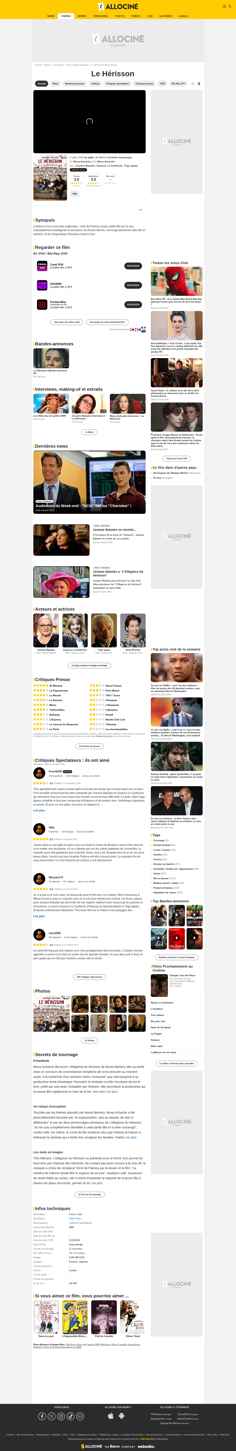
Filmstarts (156, 1414)
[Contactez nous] (80, 1416)
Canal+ (184, 16)
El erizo (163, 478)
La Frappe (156, 1033)
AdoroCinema (185, 1418)
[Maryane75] (39, 879)
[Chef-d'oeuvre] (41, 685)
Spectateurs (93, 176)
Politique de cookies (87, 1435)
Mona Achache (82, 161)
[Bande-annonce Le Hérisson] (50, 178)
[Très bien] (41, 690)
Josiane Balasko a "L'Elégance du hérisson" (118, 573)
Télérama (111, 724)
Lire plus (39, 810)
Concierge (161, 840)
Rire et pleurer (164, 878)
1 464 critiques (73, 776)
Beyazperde (157, 1418)
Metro (52, 705)
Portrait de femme (166, 888)
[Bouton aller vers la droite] (199, 84)
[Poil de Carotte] (104, 1317)
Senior (159, 873)
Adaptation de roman (168, 892)
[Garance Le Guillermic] (75, 631)
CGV (72, 1435)
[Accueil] (118, 6)
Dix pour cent (158, 1021)
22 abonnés (54, 881)
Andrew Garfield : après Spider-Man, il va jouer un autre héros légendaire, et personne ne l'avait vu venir (176, 777)
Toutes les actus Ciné (176, 458)
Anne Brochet (133, 650)
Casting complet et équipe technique (89, 665)
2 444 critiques (71, 937)
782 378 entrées (77, 1253)
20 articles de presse (89, 746)
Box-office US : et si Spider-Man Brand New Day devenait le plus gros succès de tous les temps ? (176, 302)
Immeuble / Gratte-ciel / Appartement (176, 869)
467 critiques (69, 881)
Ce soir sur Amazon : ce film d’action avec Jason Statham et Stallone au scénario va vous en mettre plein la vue (176, 821)
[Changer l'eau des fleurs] (159, 985)
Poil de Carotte (104, 1336)
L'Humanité (112, 705)
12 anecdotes (75, 1249)
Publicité (56, 1435)
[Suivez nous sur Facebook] (42, 1416)
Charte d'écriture (173, 1435)
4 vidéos (89, 432)
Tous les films (58, 65)
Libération (112, 709)
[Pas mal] (41, 714)
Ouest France (113, 685)
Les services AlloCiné (194, 1435)
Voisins (160, 859)
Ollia (51, 827)
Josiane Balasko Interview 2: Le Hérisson (89, 417)
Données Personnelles (133, 1435)
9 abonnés (54, 832)
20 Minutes (55, 685)
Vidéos (135, 16)
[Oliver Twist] (133, 1317)
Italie (79, 1214)
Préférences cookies (109, 1435)
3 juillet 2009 (77, 157)
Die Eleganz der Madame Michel (176, 473)
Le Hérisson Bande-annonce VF (50, 372)
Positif (109, 714)
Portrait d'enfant (164, 845)
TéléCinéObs (57, 709)
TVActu (119, 16)
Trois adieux (157, 1015)
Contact (10, 1435)
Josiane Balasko (85, 165)
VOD (149, 16)
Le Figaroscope (58, 690)
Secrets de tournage (56, 1054)
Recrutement (43, 1435)
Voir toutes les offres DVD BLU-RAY (107, 322)
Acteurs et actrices (55, 609)
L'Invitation (157, 1009)
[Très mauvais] (97, 729)
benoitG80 (55, 771)
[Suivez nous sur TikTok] (71, 1416)
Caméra (160, 854)
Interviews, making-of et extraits (69, 389)
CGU (65, 1435)
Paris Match (112, 690)
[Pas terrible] (97, 700)
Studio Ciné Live (115, 719)
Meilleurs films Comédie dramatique (120, 1344)
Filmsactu (111, 700)
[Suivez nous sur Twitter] (52, 1416)
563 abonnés (55, 937)
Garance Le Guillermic (110, 165)
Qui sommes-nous (25, 1435)
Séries (82, 16)
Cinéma (66, 16)
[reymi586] (39, 935)
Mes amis (110, 176)
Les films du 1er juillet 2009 (49, 415)
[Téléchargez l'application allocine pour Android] (123, 1415)
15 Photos (90, 1040)
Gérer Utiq (212, 1435)
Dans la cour (46, 1336)
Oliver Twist (133, 1336)
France (72, 1214)
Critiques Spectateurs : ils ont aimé (72, 760)
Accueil (38, 65)
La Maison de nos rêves (163, 1052)
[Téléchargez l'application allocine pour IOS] (113, 1415)
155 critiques (68, 832)
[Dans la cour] (46, 1317)
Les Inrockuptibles (117, 729)
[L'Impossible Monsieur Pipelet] (75, 1317)
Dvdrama (54, 714)
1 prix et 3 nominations (80, 1223)
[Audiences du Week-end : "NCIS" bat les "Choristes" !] (89, 482)
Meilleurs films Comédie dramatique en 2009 (57, 1347)
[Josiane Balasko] (46, 631)
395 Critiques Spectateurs (89, 977)
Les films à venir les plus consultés (176, 1063)
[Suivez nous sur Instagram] (61, 1416)
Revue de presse (104, 736)
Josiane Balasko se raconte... (114, 529)
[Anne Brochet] (133, 631)
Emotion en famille (166, 864)
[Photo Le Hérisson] (51, 1014)
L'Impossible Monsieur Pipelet (80, 1336)
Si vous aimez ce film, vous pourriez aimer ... (82, 1295)
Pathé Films (75, 1218)
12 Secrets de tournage (89, 1194)
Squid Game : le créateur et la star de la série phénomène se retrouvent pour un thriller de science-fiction (175, 393)
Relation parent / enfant (168, 883)
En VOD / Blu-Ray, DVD (50, 253)
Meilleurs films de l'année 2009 (83, 1344)
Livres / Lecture (164, 850)
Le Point (54, 729)
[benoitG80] (39, 773)
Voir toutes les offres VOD (67, 322)
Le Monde (55, 695)
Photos (42, 991)
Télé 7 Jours (113, 695)
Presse (77, 176)
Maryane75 (56, 877)
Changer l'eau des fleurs (182, 975)
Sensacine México (170, 1423)
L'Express (55, 719)
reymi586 (55, 933)
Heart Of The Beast (161, 1027)
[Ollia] (39, 829)
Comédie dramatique (120, 157)
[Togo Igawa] (104, 631)
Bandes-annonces (54, 343)
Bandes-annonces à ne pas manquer (177, 957)
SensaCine (183, 1414)
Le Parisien (56, 700)
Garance (155, 1040)
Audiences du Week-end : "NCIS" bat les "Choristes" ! (83, 506)
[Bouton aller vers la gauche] (193, 84)
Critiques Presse (52, 679)
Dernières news (51, 446)
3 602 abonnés (56, 776)
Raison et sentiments (162, 1002)
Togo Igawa (131, 165)
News (50, 16)
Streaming (100, 16)
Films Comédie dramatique (77, 65)
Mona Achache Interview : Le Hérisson (127, 417)
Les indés (165, 16)
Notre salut (156, 1046)
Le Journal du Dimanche (63, 724)
